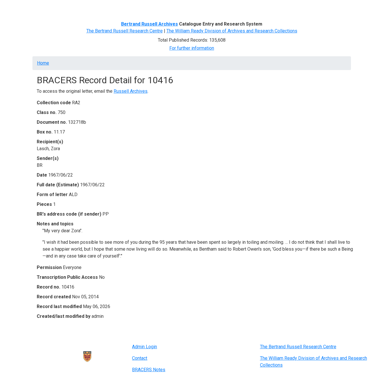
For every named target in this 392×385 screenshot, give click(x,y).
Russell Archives (131, 91)
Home (45, 8)
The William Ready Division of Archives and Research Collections (231, 31)
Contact (139, 358)
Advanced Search (132, 8)
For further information (191, 48)
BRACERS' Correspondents (83, 8)
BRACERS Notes (148, 369)
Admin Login (144, 346)
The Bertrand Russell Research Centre (124, 31)
